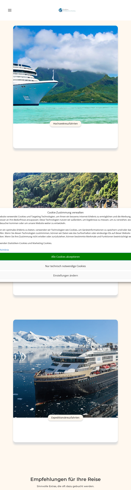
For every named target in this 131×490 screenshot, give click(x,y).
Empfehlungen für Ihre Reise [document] (65, 479)
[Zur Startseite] (67, 10)
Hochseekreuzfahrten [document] (65, 123)
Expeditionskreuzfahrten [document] (65, 417)
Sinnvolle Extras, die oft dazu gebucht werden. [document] (65, 486)
